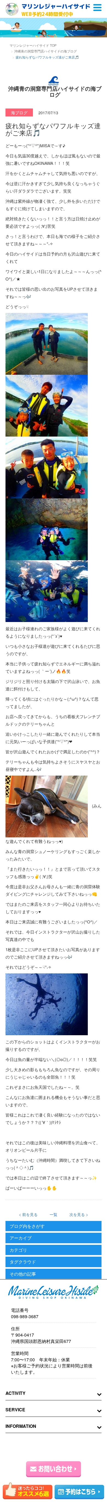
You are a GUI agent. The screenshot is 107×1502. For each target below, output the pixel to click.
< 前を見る (28, 1214)
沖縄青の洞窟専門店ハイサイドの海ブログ (45, 51)
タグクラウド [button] (23, 1261)
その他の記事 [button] (23, 1273)
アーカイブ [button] (21, 1238)
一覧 (53, 1214)
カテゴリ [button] (18, 1250)
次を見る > (78, 1214)
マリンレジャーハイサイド (56, 10)
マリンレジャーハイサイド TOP (33, 45)
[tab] (53, 1226)
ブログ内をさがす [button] (27, 1226)
